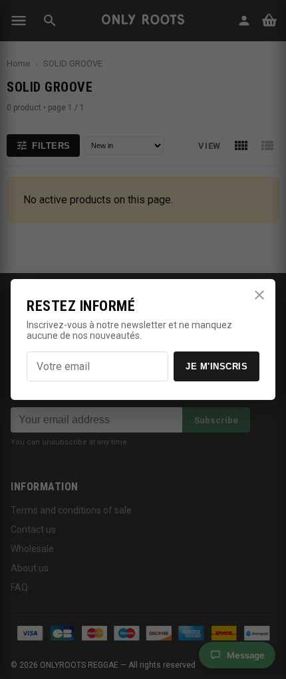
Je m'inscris (216, 366)
